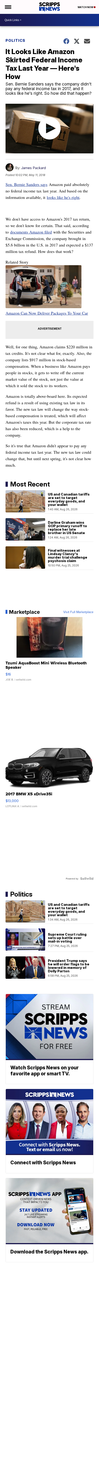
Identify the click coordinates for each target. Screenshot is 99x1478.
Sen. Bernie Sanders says (26, 184)
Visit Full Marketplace (78, 612)
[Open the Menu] (7, 7)
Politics (15, 40)
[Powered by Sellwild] (86, 878)
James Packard (33, 168)
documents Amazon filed (31, 232)
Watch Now (86, 7)
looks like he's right (63, 197)
